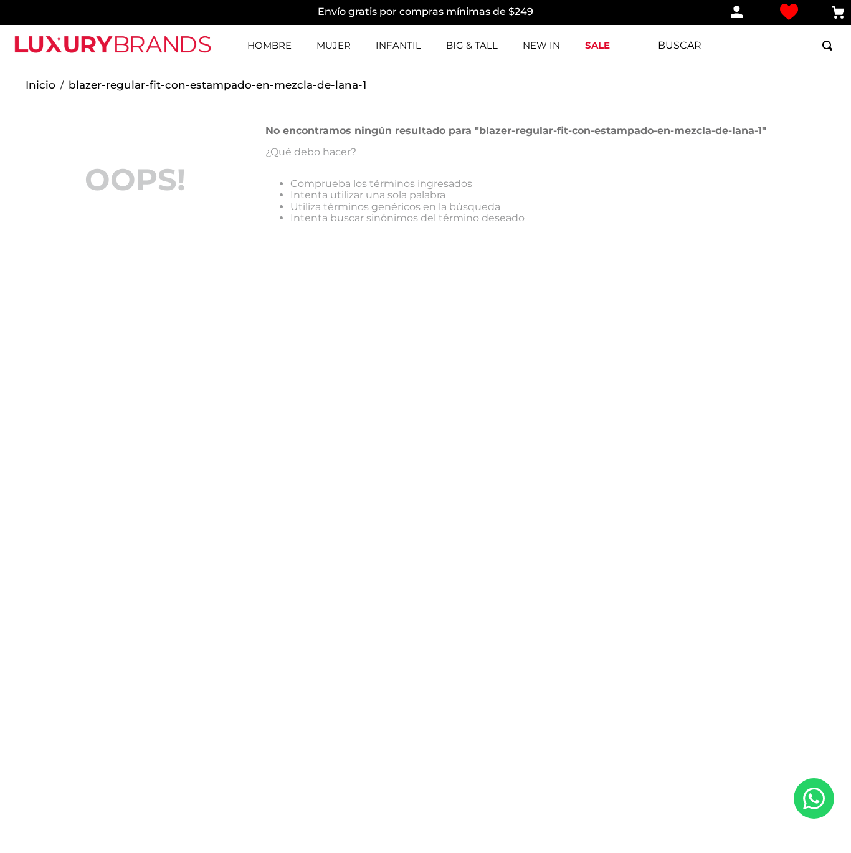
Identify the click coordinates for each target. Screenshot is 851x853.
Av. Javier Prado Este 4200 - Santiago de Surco (754, 605)
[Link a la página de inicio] (40, 85)
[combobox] (747, 45)
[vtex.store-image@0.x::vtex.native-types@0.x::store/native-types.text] (89, 546)
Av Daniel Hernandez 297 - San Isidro (752, 650)
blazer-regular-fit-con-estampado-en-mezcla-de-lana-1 (217, 85)
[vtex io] (457, 735)
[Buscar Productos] (829, 45)
